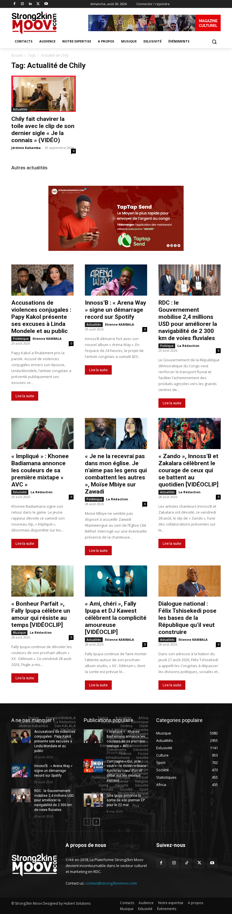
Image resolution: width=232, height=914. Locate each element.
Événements (116, 750)
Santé (103, 785)
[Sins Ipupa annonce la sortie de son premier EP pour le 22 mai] (93, 800)
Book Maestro (113, 722)
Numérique (116, 773)
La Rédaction (188, 345)
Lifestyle (98, 765)
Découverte (139, 734)
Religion (141, 781)
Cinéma (126, 726)
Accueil (17, 55)
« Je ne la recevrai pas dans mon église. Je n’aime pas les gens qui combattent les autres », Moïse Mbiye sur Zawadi (116, 474)
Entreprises (109, 746)
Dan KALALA (65, 726)
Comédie (141, 730)
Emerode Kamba (34, 722)
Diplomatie (116, 738)
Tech (104, 797)
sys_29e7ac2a (64, 730)
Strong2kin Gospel (133, 793)
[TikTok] (187, 863)
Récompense (117, 781)
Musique (19, 633)
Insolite (142, 757)
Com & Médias (115, 730)
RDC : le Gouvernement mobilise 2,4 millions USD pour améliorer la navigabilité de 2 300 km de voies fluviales (187, 320)
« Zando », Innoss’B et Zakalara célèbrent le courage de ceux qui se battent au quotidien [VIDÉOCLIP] (188, 470)
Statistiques (101, 793)
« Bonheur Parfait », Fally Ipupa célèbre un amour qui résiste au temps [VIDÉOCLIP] (40, 614)
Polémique (21, 339)
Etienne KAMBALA (47, 338)
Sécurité (121, 785)
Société (126, 789)
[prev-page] (87, 821)
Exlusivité (20, 492)
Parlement (140, 773)
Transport (123, 797)
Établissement (136, 746)
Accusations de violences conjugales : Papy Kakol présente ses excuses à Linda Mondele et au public (41, 316)
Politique (166, 346)
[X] (38, 4)
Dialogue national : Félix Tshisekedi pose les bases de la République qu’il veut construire (187, 617)
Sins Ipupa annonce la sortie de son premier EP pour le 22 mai (126, 800)
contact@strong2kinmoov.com (111, 883)
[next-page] (96, 821)
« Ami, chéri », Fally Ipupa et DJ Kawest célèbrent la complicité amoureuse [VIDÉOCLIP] (116, 617)
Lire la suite (25, 396)
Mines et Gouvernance (130, 765)
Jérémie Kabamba (26, 148)
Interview (99, 761)
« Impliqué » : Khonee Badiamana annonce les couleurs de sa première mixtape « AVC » (40, 470)
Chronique (140, 722)
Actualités (20, 109)
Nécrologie (139, 769)
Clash (143, 726)
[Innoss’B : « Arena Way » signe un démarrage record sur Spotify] (116, 280)
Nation (118, 769)
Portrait (142, 777)
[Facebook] (14, 4)
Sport (143, 789)
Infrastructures (118, 757)
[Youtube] (46, 4)
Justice (142, 761)
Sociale (107, 789)
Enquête (141, 742)
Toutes (33, 718)
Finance (125, 753)
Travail (143, 797)
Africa (143, 718)
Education (120, 742)
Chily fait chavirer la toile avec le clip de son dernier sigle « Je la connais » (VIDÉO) (42, 130)
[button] (214, 41)
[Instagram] (22, 4)
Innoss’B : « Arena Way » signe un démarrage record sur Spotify (115, 309)
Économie (140, 738)
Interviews (121, 761)
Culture (117, 734)
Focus (143, 753)
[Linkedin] (30, 4)
